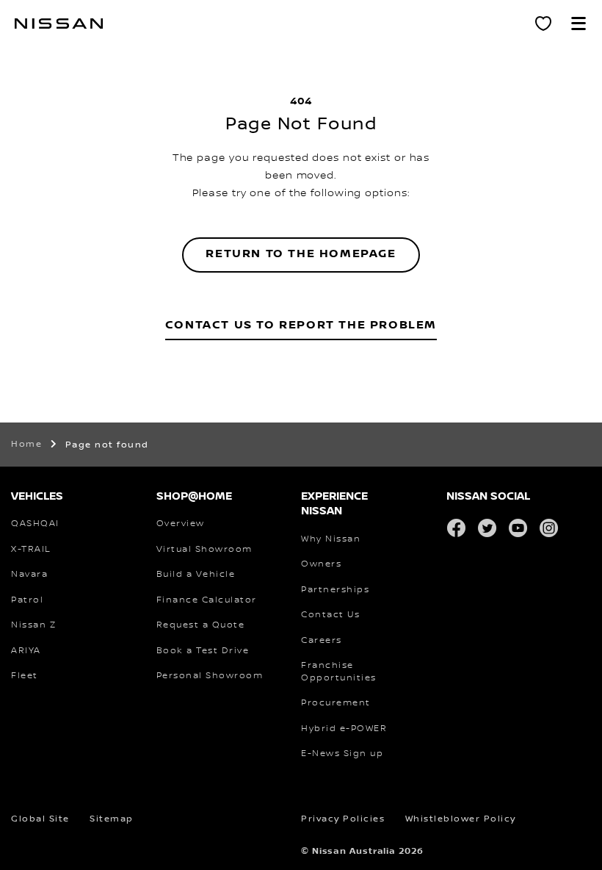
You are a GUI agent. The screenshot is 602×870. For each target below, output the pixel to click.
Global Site (40, 818)
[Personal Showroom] (543, 23)
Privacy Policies (343, 818)
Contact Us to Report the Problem (301, 325)
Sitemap (112, 818)
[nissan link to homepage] (59, 23)
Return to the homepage (301, 254)
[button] (578, 23)
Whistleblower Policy (460, 818)
